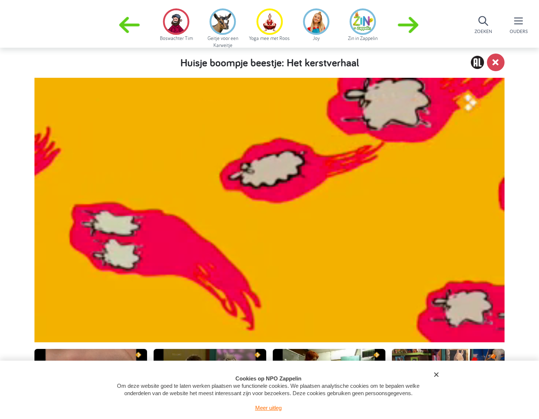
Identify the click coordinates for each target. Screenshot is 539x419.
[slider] (271, 301)
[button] (409, 25)
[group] (176, 23)
